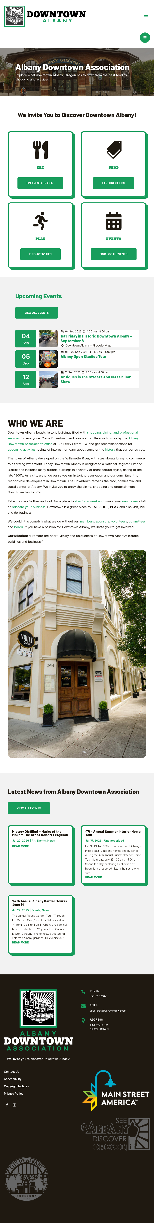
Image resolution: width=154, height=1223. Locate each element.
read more (20, 846)
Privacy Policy (13, 1093)
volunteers (119, 521)
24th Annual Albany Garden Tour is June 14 (39, 903)
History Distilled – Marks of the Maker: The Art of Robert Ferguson (40, 833)
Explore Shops (113, 183)
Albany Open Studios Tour (83, 356)
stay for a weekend (89, 501)
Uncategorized (114, 840)
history (110, 449)
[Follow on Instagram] (14, 1105)
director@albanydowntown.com (108, 1010)
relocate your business (28, 507)
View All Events (36, 312)
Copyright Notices (16, 1086)
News (51, 840)
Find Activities (40, 254)
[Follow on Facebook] (7, 1105)
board (18, 527)
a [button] (145, 37)
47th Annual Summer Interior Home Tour (113, 833)
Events (41, 840)
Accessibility (12, 1079)
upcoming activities (21, 449)
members (87, 521)
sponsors (102, 521)
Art (33, 840)
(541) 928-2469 (98, 996)
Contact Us (11, 1071)
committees (137, 521)
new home (130, 501)
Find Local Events (114, 254)
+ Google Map (100, 345)
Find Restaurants (40, 183)
